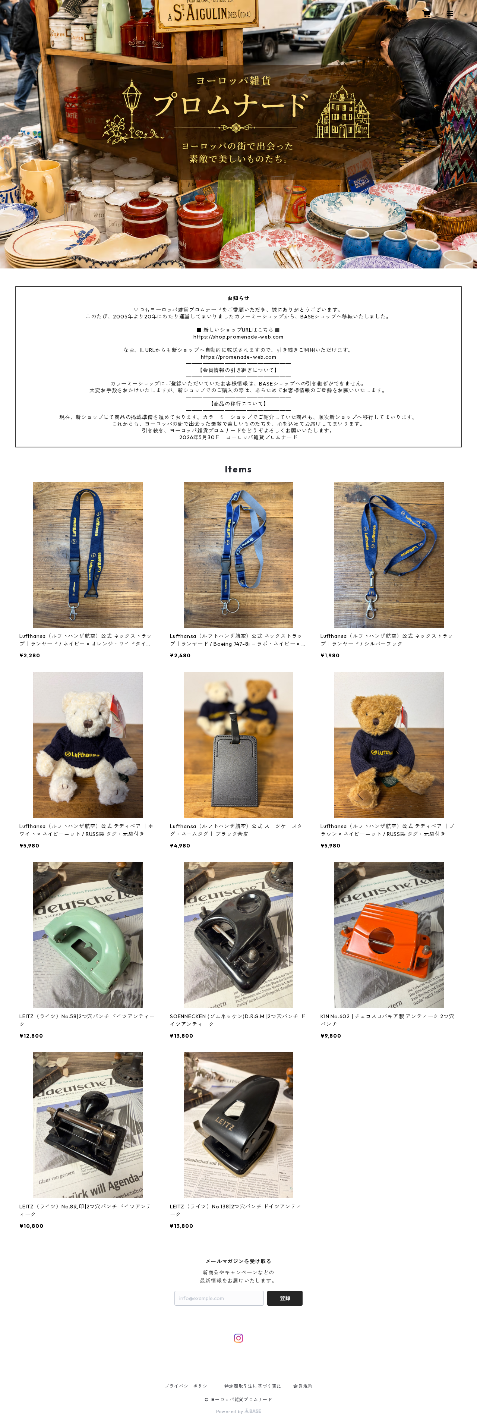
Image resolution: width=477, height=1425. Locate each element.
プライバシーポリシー (188, 1386)
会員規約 (302, 1386)
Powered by (230, 1411)
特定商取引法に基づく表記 (253, 1386)
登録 (285, 1298)
